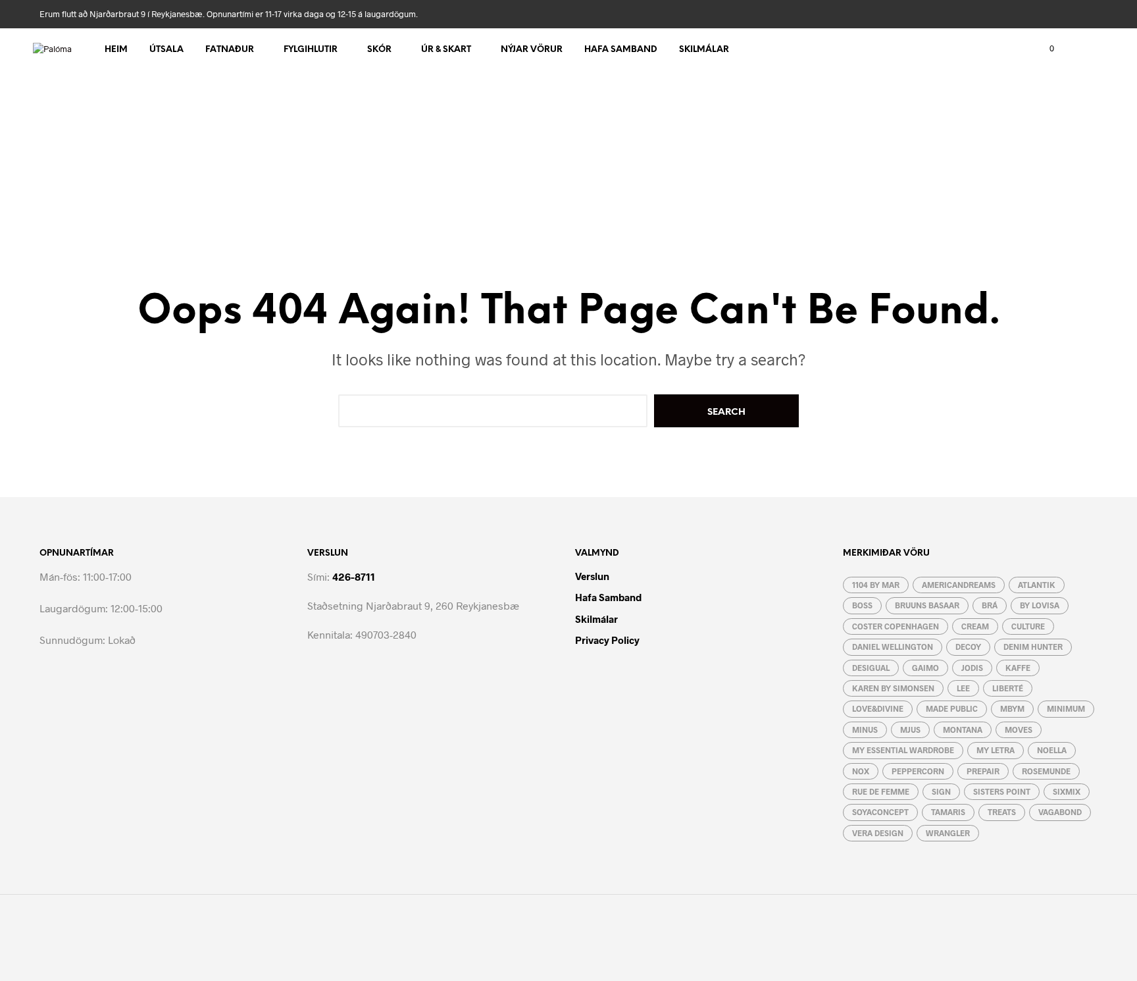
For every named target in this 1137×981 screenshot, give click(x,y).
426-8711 (353, 576)
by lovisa (1039, 605)
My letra (995, 750)
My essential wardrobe (903, 750)
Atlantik (1036, 584)
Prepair (983, 771)
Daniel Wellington (892, 646)
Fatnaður (229, 49)
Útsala (166, 49)
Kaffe (1017, 667)
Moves (1018, 729)
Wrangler (948, 832)
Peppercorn (918, 771)
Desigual (871, 667)
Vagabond (1060, 811)
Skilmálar (704, 49)
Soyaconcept (880, 811)
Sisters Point (1001, 791)
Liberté (1007, 688)
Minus (865, 729)
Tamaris (948, 811)
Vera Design (877, 832)
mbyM (1012, 708)
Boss (862, 605)
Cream (975, 626)
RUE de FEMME (880, 791)
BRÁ (990, 605)
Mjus (910, 729)
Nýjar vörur (532, 49)
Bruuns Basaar (927, 605)
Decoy (968, 646)
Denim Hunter (1033, 646)
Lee (963, 688)
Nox (860, 771)
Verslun (592, 576)
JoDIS (972, 667)
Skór (379, 49)
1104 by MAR (875, 584)
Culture (1028, 626)
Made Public (952, 708)
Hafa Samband (620, 49)
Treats (1002, 811)
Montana (962, 729)
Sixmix (1066, 791)
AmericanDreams (959, 584)
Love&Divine (877, 708)
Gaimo (925, 667)
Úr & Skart (446, 49)
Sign (941, 791)
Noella (1052, 750)
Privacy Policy (607, 640)
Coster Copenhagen (895, 626)
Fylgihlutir (311, 49)
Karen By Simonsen (893, 688)
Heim (116, 49)
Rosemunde (1046, 771)
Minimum (1066, 708)
